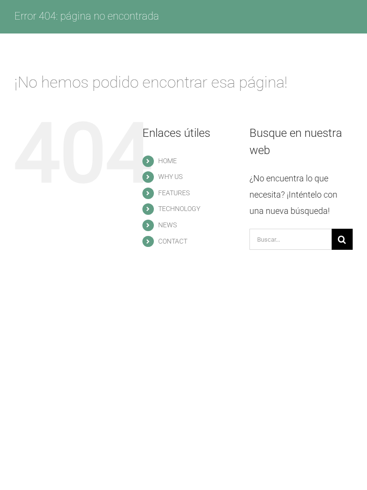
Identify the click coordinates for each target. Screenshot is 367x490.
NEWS (167, 225)
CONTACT (172, 241)
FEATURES (174, 193)
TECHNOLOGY (179, 208)
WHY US (170, 176)
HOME (167, 161)
